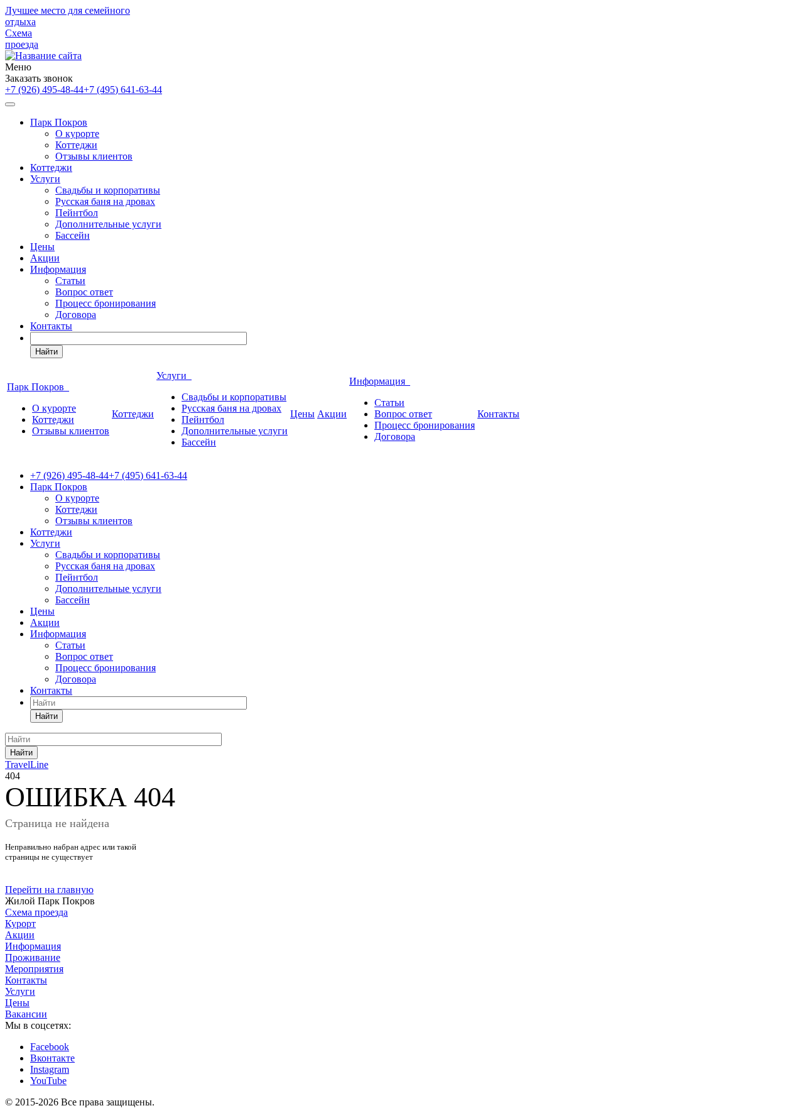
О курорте (77, 133)
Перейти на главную (49, 889)
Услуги (45, 178)
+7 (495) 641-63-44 (123, 89)
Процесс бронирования (105, 303)
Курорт (20, 923)
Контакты (51, 326)
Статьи (70, 280)
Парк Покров (58, 122)
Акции (45, 258)
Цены (42, 246)
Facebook (49, 1046)
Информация (58, 269)
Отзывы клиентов (94, 156)
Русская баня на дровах (105, 201)
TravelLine (26, 764)
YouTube (48, 1080)
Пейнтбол (76, 212)
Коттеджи (76, 145)
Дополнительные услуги (108, 224)
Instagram (49, 1069)
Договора (75, 314)
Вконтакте (52, 1058)
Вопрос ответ (84, 292)
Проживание (32, 957)
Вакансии (26, 1014)
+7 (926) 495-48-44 (44, 89)
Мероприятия (34, 968)
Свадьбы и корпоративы (107, 190)
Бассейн (72, 235)
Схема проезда (21, 39)
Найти (46, 351)
